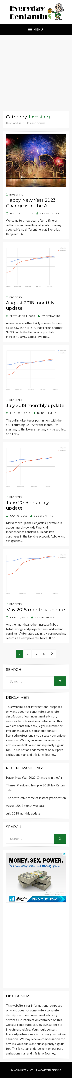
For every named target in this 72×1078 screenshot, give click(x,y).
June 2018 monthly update (27, 505)
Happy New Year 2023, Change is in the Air (31, 202)
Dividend (15, 297)
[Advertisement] (36, 74)
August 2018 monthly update (30, 305)
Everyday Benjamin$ (48, 1069)
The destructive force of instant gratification (36, 798)
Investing (16, 194)
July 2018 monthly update (35, 405)
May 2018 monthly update (35, 609)
